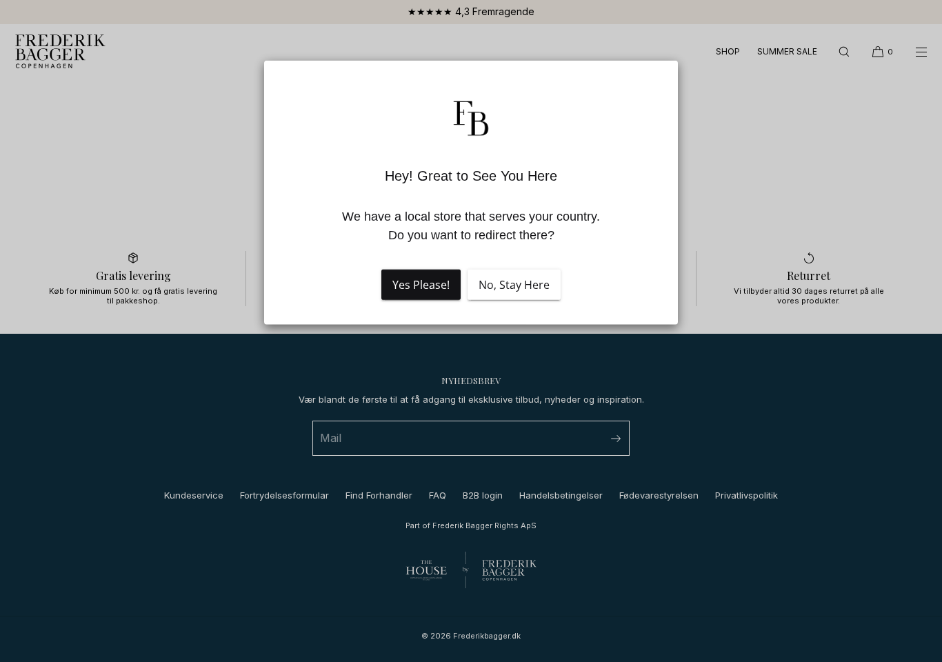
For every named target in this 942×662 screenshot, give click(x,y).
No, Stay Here (514, 284)
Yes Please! (421, 284)
